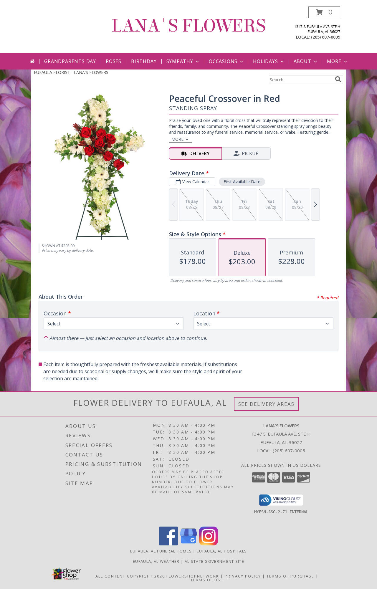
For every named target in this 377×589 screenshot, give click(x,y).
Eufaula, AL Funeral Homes (161, 551)
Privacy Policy (243, 576)
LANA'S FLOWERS (188, 26)
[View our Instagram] (208, 544)
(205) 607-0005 (325, 37)
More (334, 61)
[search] (338, 79)
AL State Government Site (214, 561)
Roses (113, 61)
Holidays (265, 61)
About (302, 61)
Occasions (223, 61)
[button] (324, 12)
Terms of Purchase (290, 576)
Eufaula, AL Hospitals (222, 551)
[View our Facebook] (168, 544)
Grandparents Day (70, 61)
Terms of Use (207, 580)
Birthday (143, 61)
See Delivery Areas (266, 404)
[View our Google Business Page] (188, 544)
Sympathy (179, 61)
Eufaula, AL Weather (156, 561)
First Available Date (242, 181)
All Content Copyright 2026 (130, 576)
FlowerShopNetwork (192, 576)
